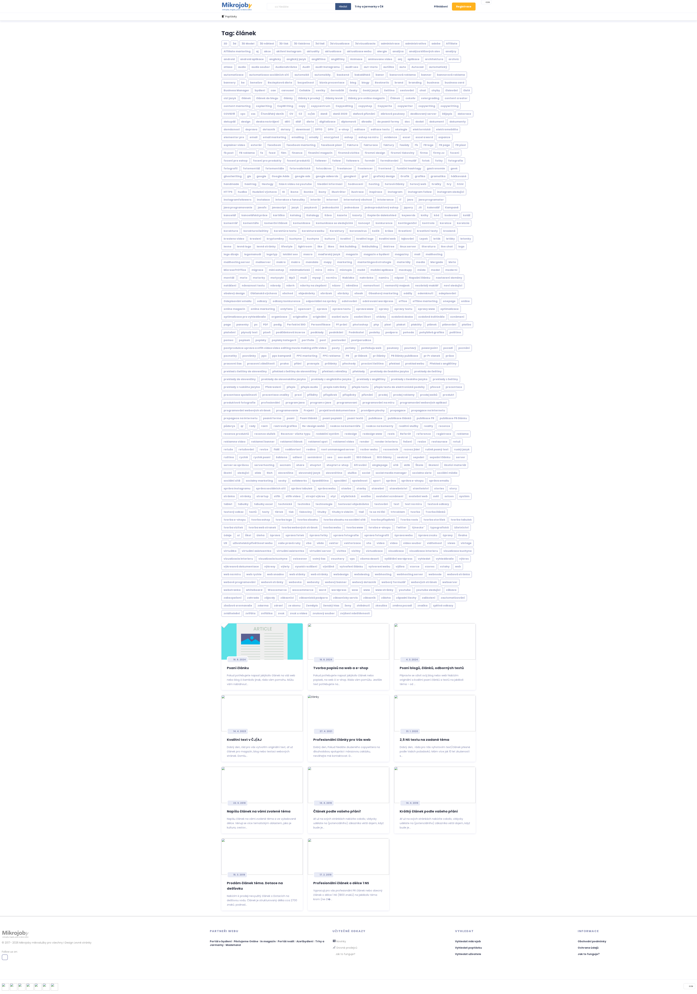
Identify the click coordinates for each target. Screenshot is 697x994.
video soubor (412, 543)
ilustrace (357, 192)
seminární (314, 457)
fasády (404, 145)
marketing (344, 262)
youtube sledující (428, 590)
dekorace (464, 114)
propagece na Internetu (241, 418)
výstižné (328, 566)
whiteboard (254, 590)
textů (252, 512)
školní (228, 473)
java (410, 199)
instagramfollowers (237, 199)
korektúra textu (285, 231)
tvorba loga (284, 520)
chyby (435, 90)
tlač (361, 512)
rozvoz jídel (412, 449)
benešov (256, 82)
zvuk (281, 613)
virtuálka (230, 551)
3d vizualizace (340, 43)
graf (365, 176)
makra (281, 262)
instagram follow (420, 192)
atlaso (228, 67)
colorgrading (430, 98)
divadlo (366, 121)
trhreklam (398, 512)
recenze (444, 426)
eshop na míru (368, 137)
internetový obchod (358, 199)
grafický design (384, 176)
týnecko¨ (418, 527)
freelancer (344, 168)
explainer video (234, 145)
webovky (313, 582)
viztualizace (374, 551)
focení (454, 153)
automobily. (322, 75)
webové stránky (272, 582)
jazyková (310, 207)
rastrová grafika (285, 426)
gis (249, 176)
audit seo (351, 67)
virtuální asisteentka (256, 551)
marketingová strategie (374, 262)
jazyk (295, 207)
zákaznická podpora (313, 598)
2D (225, 43)
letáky (450, 239)
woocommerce (302, 590)
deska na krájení (267, 121)
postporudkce (361, 340)
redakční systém (327, 434)
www (366, 590)
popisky (260, 340)
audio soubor (260, 67)
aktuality (313, 51)
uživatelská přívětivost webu (253, 543)
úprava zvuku (427, 535)
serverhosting (264, 465)
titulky (321, 512)
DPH (330, 129)
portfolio (308, 340)
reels (391, 434)
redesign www (372, 434)
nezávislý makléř (426, 285)
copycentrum (320, 106)
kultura (330, 239)
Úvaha (462, 535)
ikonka (308, 192)
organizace (279, 317)
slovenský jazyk (309, 473)
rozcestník (390, 449)
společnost (360, 480)
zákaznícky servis (345, 598)
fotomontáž (251, 168)
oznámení (457, 317)
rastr (264, 426)
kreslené (449, 231)
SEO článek (363, 457)
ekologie (401, 129)
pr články (379, 356)
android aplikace (252, 59)
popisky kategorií (284, 340)
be (243, 82)
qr (242, 426)
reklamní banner (263, 441)
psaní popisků (332, 418)
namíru (384, 278)
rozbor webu (369, 449)
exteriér (256, 145)
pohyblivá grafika (431, 332)
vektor (334, 543)
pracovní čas (233, 363)
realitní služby (408, 426)
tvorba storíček (434, 520)
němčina (352, 285)
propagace (398, 410)
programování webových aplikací (423, 402)
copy (302, 106)
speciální (340, 480)
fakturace (371, 145)
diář (298, 121)
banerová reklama (403, 75)
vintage (466, 543)
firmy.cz (439, 153)
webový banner (336, 582)
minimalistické (300, 270)
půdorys (229, 426)
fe (261, 153)
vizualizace (396, 551)
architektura (434, 59)
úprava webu (403, 535)
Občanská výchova (263, 293)
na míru (331, 278)
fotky (439, 160)
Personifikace (321, 324)
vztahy (445, 566)
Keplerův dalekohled (381, 215)
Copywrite (385, 106)
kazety (357, 215)
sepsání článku (440, 457)
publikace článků (399, 418)
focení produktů (298, 160)
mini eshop (276, 270)
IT (400, 199)
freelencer (365, 168)
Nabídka (348, 278)
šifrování (360, 465)
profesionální (270, 402)
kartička (279, 215)
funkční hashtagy (409, 168)
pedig (278, 324)
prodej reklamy (404, 395)
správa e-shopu (412, 480)
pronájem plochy (373, 410)
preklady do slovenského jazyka (283, 379)
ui (238, 535)
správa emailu (439, 480)
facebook (274, 145)
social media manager (391, 473)
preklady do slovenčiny (240, 379)
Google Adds (280, 176)
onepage (449, 301)
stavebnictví (398, 488)
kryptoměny (275, 239)
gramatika (438, 176)
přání (297, 363)
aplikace (413, 59)
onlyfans (286, 309)
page (227, 324)
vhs (368, 543)
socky (282, 480)
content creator (456, 98)
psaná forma (272, 418)
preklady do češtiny (428, 371)
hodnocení (355, 184)
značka (422, 605)
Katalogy (312, 215)
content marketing (237, 106)
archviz (454, 59)
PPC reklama (331, 356)
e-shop (344, 129)
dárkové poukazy (393, 114)
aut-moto (371, 67)
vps (352, 559)
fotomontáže (274, 168)
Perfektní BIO (296, 324)
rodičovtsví (293, 449)
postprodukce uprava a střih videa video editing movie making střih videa (275, 348)
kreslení (255, 239)
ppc (264, 356)
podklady (317, 332)
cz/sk (311, 114)
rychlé (243, 457)
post (323, 340)
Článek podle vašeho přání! (337, 811)
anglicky (275, 59)
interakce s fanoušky (290, 199)
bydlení (260, 90)
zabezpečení (233, 598)
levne (227, 246)
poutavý (410, 348)
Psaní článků (308, 418)
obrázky (343, 293)
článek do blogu (267, 98)
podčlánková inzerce (290, 332)
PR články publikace (404, 356)
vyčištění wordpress (398, 559)
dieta (310, 121)
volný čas (319, 559)
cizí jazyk (230, 98)
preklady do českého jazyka (389, 371)
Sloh (270, 473)
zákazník (369, 598)
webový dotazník (364, 582)
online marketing (263, 309)
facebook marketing (300, 145)
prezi (298, 395)
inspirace (375, 192)
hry (449, 184)
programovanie (287, 410)
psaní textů (355, 418)
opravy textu (403, 309)
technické (285, 504)
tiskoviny (305, 512)
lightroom (305, 246)
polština (455, 332)
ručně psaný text (437, 449)
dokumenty (457, 121)
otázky (381, 317)
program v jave (320, 402)
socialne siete (422, 473)
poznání (464, 348)
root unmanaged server (338, 449)
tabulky (243, 504)
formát (370, 160)
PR (347, 356)
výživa (400, 566)
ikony (322, 192)
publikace (375, 418)
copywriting (426, 106)
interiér (315, 199)
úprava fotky (318, 535)
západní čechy (406, 598)
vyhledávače (445, 559)
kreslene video (234, 239)
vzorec (430, 566)
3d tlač (320, 43)
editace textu (380, 129)
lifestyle (287, 246)
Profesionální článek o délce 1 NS (341, 883)
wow (355, 590)
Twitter (401, 527)
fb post (229, 153)
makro (295, 262)
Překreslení (273, 387)
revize (264, 449)
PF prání (341, 324)
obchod (287, 293)
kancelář (230, 215)
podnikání (336, 332)
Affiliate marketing (237, 51)
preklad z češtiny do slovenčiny (245, 371)
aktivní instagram (288, 51)
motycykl (277, 278)
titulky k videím (342, 512)
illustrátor (339, 192)
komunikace (301, 223)
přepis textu (360, 387)
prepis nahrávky (334, 387)
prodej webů (428, 395)
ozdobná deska (402, 317)
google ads (302, 176)
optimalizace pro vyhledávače (245, 317)
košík (376, 231)
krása (389, 231)
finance (297, 153)
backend (343, 75)
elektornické (422, 129)
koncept (364, 223)
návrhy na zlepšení (313, 285)
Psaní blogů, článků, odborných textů (432, 668)
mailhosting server (237, 262)
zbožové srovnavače (238, 605)
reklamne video (235, 441)
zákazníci (287, 598)
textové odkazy (438, 504)
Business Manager (236, 90)
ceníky (320, 90)
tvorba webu (332, 527)
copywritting (449, 106)
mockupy (405, 270)
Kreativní (404, 231)
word (322, 590)
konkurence (384, 223)
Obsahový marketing (383, 293)
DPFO (318, 129)
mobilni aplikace (381, 270)
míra (318, 270)
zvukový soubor (324, 613)
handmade (231, 184)
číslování (451, 90)
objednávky (306, 293)
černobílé (337, 90)
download (303, 129)
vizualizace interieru (423, 551)
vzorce (414, 566)
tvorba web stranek (262, 527)
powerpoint (429, 348)
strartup (262, 496)
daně (323, 114)
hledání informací (330, 184)
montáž (229, 278)
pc (256, 324)
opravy (384, 309)
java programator (431, 199)
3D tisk (283, 43)
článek (246, 98)
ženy (348, 605)
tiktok (279, 512)
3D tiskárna (302, 43)
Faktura (352, 145)
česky (353, 90)
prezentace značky (275, 395)
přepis (291, 387)
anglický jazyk (296, 59)
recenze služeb (264, 434)
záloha (386, 598)
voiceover (300, 559)
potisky (350, 348)
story (453, 488)
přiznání (367, 395)
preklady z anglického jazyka (331, 379)
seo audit (344, 457)
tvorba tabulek (461, 520)
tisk (291, 512)
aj (257, 51)
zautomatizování (453, 598)
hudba (242, 192)
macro (308, 254)
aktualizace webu (359, 51)
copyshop (365, 106)
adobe (436, 43)
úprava (275, 535)
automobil (301, 75)
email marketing (274, 137)
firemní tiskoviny (402, 153)
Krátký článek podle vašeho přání (429, 811)
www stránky (384, 590)
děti (287, 121)
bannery (230, 82)
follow (336, 160)
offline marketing (425, 301)
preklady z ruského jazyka (242, 387)
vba (308, 543)
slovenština (334, 473)
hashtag (250, 184)
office (403, 301)
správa (391, 480)
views (451, 543)
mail (417, 254)
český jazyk (371, 90)
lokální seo (290, 254)
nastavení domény (449, 278)
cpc (242, 114)
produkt (448, 395)
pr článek (360, 356)
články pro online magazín (366, 98)
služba (352, 473)
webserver (449, 582)
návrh (290, 285)
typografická (439, 527)
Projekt (309, 410)
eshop (348, 137)
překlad (394, 363)
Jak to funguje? (589, 954)
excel (406, 137)
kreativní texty (427, 231)
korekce (445, 223)
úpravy (448, 535)
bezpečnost (305, 82)
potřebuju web (371, 348)
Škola (419, 465)
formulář (410, 160)
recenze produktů (236, 434)
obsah (358, 293)
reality (428, 426)
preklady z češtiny (445, 379)
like (319, 246)
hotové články (394, 184)
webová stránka (458, 574)
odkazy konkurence (286, 301)
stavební (378, 488)
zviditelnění (232, 613)
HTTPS (228, 192)
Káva (328, 215)
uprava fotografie (346, 535)
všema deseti (369, 559)
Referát (405, 434)
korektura (231, 231)
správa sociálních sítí (271, 488)
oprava (322, 309)
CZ (300, 114)
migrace (257, 270)
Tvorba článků (435, 512)
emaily (314, 137)
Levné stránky (82, 942)
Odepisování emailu (238, 301)
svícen (449, 496)
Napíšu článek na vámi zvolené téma (258, 811)
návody (275, 285)
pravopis (313, 363)
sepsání (418, 457)
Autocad (417, 67)
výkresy (269, 566)
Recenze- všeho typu (295, 434)
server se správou (236, 465)
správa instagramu (237, 488)
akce (267, 51)
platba (466, 324)
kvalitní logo (365, 239)
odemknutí (425, 293)
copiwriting (264, 106)
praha (284, 363)
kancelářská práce (254, 215)
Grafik (404, 176)
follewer (321, 160)
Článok (395, 98)
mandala (312, 262)
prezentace (454, 387)
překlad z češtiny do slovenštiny (294, 371)
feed (272, 153)
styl (333, 496)
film (283, 153)
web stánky (297, 574)
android (229, 59)
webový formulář (393, 582)
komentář (231, 223)
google (261, 176)
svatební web (418, 496)
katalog (295, 215)
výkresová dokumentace (241, 566)
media (420, 262)
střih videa (293, 496)
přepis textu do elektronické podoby (399, 387)
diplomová (348, 121)
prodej (383, 395)
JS (420, 207)
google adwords (327, 176)
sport (377, 480)
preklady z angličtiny (371, 379)
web (458, 566)
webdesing (361, 574)
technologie (324, 504)
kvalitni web (387, 239)
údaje (228, 535)
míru (330, 270)
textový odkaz (234, 512)
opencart (304, 309)
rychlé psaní (261, 457)
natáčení (230, 285)
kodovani (451, 215)
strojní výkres (315, 496)
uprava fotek (295, 535)
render (364, 441)
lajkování (407, 239)
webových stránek (424, 582)
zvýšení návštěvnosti (355, 613)
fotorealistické (300, 168)
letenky (465, 239)
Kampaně (451, 207)
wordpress (338, 590)
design (245, 121)
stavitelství (421, 488)
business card (454, 82)
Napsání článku (419, 278)
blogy (365, 82)
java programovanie (238, 207)
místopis (346, 270)
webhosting (383, 574)
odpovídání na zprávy (321, 301)
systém (464, 496)
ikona (294, 192)
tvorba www (354, 527)
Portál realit (286, 941)
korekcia (463, 223)
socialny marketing (259, 480)
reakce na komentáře (345, 426)
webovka (295, 582)
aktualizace (333, 51)
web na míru (232, 574)
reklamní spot (318, 441)
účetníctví (461, 527)
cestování (407, 90)
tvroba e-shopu (379, 527)
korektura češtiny (255, 231)
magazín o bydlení (376, 254)
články (288, 98)
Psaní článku (238, 668)
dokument (436, 121)
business (433, 82)
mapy (328, 262)
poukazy (393, 348)
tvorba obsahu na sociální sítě (344, 520)
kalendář (433, 207)
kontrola (428, 223)
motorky (259, 278)
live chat (447, 246)
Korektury (337, 231)
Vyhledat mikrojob (468, 941)
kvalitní (345, 239)
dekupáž (230, 121)
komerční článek (276, 223)
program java (295, 402)
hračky (436, 184)
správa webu (327, 488)
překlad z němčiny (334, 371)
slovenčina (285, 473)
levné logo (244, 246)
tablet (228, 504)
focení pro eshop (236, 160)
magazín (352, 254)
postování (338, 340)
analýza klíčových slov (424, 51)
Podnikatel (356, 332)
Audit (306, 67)
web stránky (319, 574)
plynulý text (249, 332)
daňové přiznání (364, 114)
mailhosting (434, 254)
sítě (395, 465)
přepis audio (309, 387)
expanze (444, 137)
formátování (389, 160)
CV (291, 114)
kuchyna (295, 239)
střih (277, 496)
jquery (408, 207)
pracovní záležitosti (261, 363)
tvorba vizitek (233, 527)
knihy (424, 215)
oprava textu (341, 309)
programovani (347, 402)
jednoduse (351, 207)
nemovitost (371, 285)
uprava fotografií (376, 535)
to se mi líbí (377, 512)
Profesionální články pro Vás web (342, 739)
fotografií (231, 168)
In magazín (268, 941)
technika (303, 504)
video (394, 543)
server (460, 457)
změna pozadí (402, 605)
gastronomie (436, 168)
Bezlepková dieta (280, 82)
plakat (400, 324)
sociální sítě (232, 480)
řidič (277, 449)
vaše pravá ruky (289, 543)
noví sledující (453, 285)
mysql (316, 278)
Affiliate (451, 43)
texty (265, 512)
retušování (246, 449)
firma (424, 153)
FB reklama (247, 153)
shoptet (315, 465)
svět (436, 496)
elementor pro (234, 137)
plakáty (416, 324)
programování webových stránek (247, 410)
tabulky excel (263, 504)
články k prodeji (309, 98)
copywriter (405, 106)
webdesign (341, 574)
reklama (462, 434)
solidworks (299, 480)
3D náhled (267, 43)
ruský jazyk (462, 449)
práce (450, 356)
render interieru (386, 441)
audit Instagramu (327, 67)
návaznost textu (253, 285)
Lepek (423, 239)
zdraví (278, 605)
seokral (402, 457)
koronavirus (358, 231)
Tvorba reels (409, 520)
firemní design (375, 153)
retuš (456, 441)
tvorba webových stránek (300, 527)
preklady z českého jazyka (409, 379)
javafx (262, 207)
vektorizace (352, 543)
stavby (361, 488)
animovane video (380, 59)
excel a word (424, 137)
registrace (443, 434)
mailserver (263, 262)
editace (359, 129)
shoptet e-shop (337, 465)
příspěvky (349, 395)
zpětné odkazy (443, 605)
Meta (452, 262)
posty (336, 348)
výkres (464, 559)
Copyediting (344, 106)
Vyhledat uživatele (468, 954)
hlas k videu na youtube (295, 184)
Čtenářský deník (272, 114)
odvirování (349, 301)
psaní (290, 418)
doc (407, 121)
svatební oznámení (389, 496)
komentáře (251, 223)
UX (225, 543)
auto (402, 67)
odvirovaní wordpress (377, 301)
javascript (279, 207)
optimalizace (449, 309)
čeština (389, 90)
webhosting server (410, 574)
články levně (334, 98)
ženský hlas (331, 605)
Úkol (248, 535)
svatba (366, 496)
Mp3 (292, 278)
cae (273, 90)
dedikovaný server (423, 114)
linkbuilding (370, 246)
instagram (395, 192)
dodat (419, 121)
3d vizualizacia (365, 43)
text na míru (413, 504)
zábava (451, 590)
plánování (449, 324)
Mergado (436, 262)
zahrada (253, 598)
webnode (435, 574)
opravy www (426, 309)
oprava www (364, 309)
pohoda (408, 332)
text (396, 504)
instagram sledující (450, 192)
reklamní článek (291, 441)
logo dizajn (231, 254)
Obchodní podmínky (592, 941)
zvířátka (266, 613)
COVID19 (229, 114)
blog (353, 82)
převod (435, 387)
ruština (229, 457)
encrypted (331, 137)
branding (415, 82)
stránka (229, 496)
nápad (398, 278)
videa (380, 543)
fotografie (455, 160)
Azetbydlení (304, 941)
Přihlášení (441, 6)
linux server (408, 246)
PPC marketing (307, 356)
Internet (332, 199)
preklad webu (414, 363)
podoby (374, 332)
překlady (358, 371)
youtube (405, 590)
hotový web (418, 184)
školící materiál (455, 465)
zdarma (263, 605)
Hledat (343, 6)
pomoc (228, 340)
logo (461, 246)
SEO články (384, 457)
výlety (285, 566)
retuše (228, 449)
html (460, 184)
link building (348, 246)
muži (303, 278)
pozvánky (249, 356)
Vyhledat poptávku (468, 948)
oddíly (407, 293)
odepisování (447, 293)
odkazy (262, 301)
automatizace (234, 75)
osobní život (362, 317)
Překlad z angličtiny (443, 363)
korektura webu (313, 231)
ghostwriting (233, 176)
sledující (243, 473)
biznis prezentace (332, 82)
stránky (245, 496)
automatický (438, 67)
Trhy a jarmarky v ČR (369, 6)
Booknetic (382, 82)
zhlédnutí (363, 605)
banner (426, 75)
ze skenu (294, 605)
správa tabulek (301, 488)
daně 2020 (340, 114)
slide (258, 473)
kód (436, 215)
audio (242, 67)
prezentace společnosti (240, 395)
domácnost (232, 129)
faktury (388, 145)
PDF (265, 324)
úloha (260, 535)
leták (437, 239)
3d (234, 43)
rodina (310, 449)
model (435, 270)
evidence (390, 137)
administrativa (415, 43)
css (253, 114)
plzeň (266, 332)
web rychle (254, 574)
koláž (466, 215)
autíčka (388, 67)
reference (423, 434)
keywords (408, 215)
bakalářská (362, 75)
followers (352, 160)
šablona (281, 457)
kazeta (342, 215)
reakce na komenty (379, 426)
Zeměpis (312, 605)
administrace (390, 43)
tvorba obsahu (307, 520)
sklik (407, 465)
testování (381, 504)
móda (421, 270)
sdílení (297, 457)
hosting (374, 184)
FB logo (428, 145)
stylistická (348, 496)
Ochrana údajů (588, 948)
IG (283, 192)
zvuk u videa (298, 613)
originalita (300, 317)
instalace (263, 199)
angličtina (318, 59)
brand (399, 82)
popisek (244, 340)
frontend (384, 168)
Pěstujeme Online (246, 941)
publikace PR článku (453, 418)
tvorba (415, 512)
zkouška (381, 605)
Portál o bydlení (221, 941)
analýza (397, 51)
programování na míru (378, 402)
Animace (356, 59)
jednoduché (330, 207)
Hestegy (267, 184)
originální (319, 317)
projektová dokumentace (337, 410)
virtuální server (320, 551)
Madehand (233, 945)
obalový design (234, 293)
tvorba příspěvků (383, 520)
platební (230, 332)
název (336, 285)
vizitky (355, 551)
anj (400, 59)
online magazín (234, 309)
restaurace (439, 441)
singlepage (380, 465)
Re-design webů (313, 426)
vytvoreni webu (379, 566)
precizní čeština (372, 363)
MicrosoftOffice (235, 270)
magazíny (402, 254)
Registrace (463, 6)
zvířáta (250, 613)
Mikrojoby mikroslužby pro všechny (41, 942)
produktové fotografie (240, 402)
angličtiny (338, 59)
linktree (388, 246)
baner (380, 75)
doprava (251, 129)
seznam (285, 465)
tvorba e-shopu (235, 520)
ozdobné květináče (431, 317)
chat (422, 90)
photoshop (360, 324)
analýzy (450, 51)
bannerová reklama (451, 75)
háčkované (458, 176)
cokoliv (410, 98)
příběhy (312, 395)
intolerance (385, 199)
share (300, 465)
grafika (420, 176)
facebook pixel (331, 145)
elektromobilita (447, 129)
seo (329, 457)
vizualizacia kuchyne (273, 559)
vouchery (337, 559)
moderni (451, 270)
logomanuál (252, 254)
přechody (349, 363)
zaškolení (428, 598)
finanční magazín (320, 153)
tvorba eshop (260, 520)
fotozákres (323, 168)
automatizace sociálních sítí (269, 75)
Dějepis (447, 114)
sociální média (447, 473)
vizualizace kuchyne (457, 551)
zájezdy (269, 598)
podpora (391, 332)
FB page (444, 145)
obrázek (326, 293)
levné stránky (266, 246)
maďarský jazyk (329, 254)
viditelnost (434, 543)
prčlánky (331, 363)
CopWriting (285, 106)
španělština (320, 480)
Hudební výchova (264, 192)
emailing (298, 137)
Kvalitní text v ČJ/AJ (244, 739)
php (376, 324)
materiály (404, 262)
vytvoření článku (351, 566)
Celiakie (304, 90)
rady (252, 426)
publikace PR (425, 418)
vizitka (341, 551)
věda (320, 543)
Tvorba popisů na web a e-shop (340, 668)
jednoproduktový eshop (381, 207)
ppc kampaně (281, 356)
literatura (428, 246)
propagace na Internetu (428, 410)
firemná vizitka (348, 153)
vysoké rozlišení (306, 566)
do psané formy (388, 121)
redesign (351, 434)
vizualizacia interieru (238, 559)
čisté (466, 90)
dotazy (285, 129)
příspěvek (330, 395)
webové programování (240, 582)
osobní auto (340, 317)
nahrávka (366, 278)
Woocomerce (277, 590)
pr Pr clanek (432, 356)
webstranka (232, 590)
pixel (387, 324)
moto (243, 278)
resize (421, 441)
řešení (407, 441)
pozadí (448, 348)
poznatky (230, 356)
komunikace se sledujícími (334, 223)
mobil (361, 270)
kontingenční (407, 223)
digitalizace (327, 121)
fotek (426, 160)
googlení (350, 176)
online (465, 301)
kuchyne (313, 239)
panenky (242, 324)
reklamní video (343, 441)
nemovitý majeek (397, 285)
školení (434, 465)
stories (439, 488)
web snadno (275, 574)
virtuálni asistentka (290, 551)
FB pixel (460, 145)
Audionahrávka (286, 67)
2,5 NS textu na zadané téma (424, 739)
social (366, 473)
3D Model (248, 43)
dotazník (269, 129)
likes (331, 246)
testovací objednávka (353, 504)
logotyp (271, 254)
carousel (287, 90)
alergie (382, 51)
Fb (416, 145)
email (253, 137)
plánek (432, 324)
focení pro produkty (267, 160)
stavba (346, 488)
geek (454, 168)
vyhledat (424, 559)
